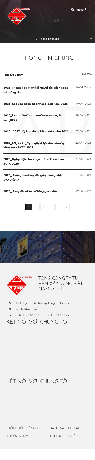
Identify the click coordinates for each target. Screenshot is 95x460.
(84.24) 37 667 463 (28, 315)
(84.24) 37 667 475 (56, 315)
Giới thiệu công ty (24, 428)
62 (59, 207)
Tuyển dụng (17, 436)
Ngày (86, 75)
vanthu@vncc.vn (26, 309)
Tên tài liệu (12, 75)
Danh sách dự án (65, 428)
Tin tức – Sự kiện (63, 436)
